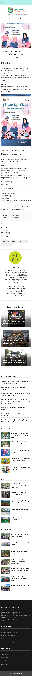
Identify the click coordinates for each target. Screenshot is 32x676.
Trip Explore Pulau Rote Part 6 (20, 509)
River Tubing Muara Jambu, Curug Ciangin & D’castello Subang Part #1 (19, 485)
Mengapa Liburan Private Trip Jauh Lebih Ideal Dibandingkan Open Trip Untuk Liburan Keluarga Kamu (15, 401)
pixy (11, 245)
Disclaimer (4, 664)
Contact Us (4, 654)
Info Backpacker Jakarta (9, 632)
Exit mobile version (16, 673)
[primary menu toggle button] (9, 18)
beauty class (6, 241)
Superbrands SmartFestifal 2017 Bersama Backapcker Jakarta (14, 321)
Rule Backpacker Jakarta (9, 635)
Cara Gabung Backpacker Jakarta (12, 642)
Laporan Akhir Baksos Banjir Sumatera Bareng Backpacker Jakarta (20, 435)
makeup (5, 245)
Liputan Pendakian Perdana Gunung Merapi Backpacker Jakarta (19, 578)
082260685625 (14, 217)
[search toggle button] (20, 18)
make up (14, 241)
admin (17, 57)
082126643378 (14, 215)
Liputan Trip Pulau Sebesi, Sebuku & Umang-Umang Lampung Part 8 (18, 561)
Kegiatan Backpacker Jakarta (10, 639)
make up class (23, 241)
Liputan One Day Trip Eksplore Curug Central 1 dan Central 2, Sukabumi (14, 360)
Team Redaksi (5, 661)
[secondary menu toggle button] (2, 2)
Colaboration (5, 657)
